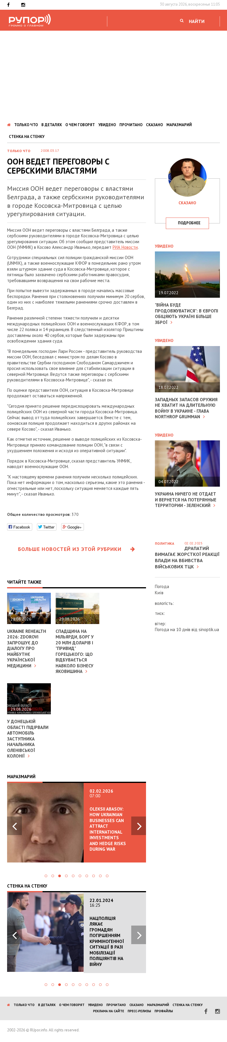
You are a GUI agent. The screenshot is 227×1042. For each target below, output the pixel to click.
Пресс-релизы (139, 1011)
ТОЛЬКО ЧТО (26, 124)
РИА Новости (125, 247)
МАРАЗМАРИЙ (179, 124)
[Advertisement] (113, 75)
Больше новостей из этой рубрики (69, 549)
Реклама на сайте (108, 1011)
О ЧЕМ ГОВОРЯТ (80, 124)
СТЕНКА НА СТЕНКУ (26, 136)
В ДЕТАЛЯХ (51, 124)
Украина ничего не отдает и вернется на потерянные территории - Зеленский (185, 499)
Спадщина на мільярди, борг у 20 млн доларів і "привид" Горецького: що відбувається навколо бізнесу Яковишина (75, 651)
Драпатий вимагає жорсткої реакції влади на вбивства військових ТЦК (187, 557)
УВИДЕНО (107, 124)
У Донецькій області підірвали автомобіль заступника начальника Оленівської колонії (27, 739)
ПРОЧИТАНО (130, 124)
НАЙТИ (197, 21)
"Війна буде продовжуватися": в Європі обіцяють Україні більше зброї (186, 313)
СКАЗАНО (154, 124)
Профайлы (164, 1011)
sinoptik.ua (209, 629)
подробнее (189, 222)
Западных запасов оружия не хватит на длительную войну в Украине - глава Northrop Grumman (186, 408)
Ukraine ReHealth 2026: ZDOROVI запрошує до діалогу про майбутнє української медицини (26, 648)
